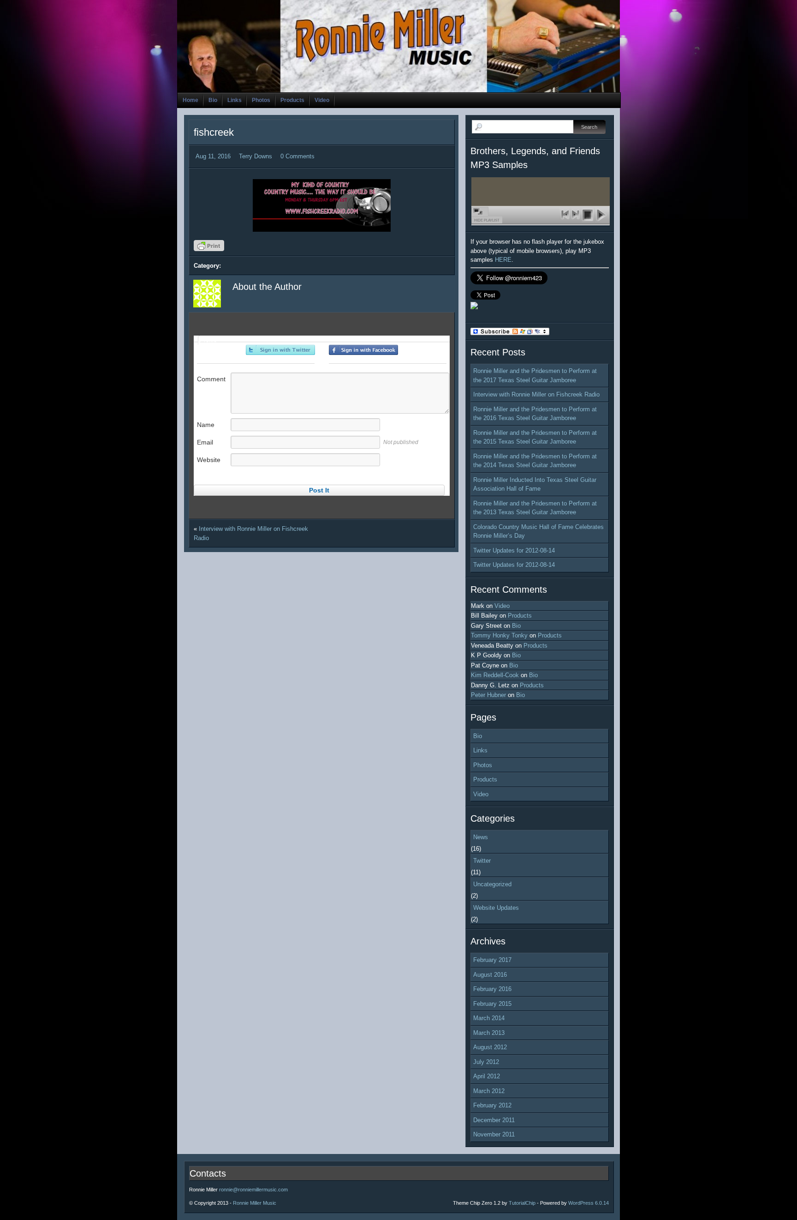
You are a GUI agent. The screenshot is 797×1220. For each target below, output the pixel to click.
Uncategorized (492, 884)
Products (292, 100)
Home (190, 100)
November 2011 (494, 1134)
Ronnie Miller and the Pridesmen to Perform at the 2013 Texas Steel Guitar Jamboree (535, 508)
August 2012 (490, 1047)
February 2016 (492, 989)
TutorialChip (522, 1203)
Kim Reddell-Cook (495, 675)
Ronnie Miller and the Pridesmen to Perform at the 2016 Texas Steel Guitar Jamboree (535, 414)
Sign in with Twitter (280, 350)
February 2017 (492, 959)
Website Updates (496, 907)
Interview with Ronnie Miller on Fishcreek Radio (536, 394)
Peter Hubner (488, 694)
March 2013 (489, 1032)
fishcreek (214, 132)
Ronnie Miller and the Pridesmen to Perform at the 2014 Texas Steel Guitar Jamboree (535, 461)
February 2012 (492, 1105)
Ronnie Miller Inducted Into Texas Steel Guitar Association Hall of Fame (534, 484)
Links (234, 100)
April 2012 (486, 1076)
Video (322, 100)
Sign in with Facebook (363, 350)
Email (205, 442)
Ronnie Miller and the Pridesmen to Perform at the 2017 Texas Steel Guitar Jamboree (535, 375)
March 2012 (489, 1091)
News (480, 837)
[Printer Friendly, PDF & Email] (210, 248)
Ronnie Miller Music (254, 1203)
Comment (211, 379)
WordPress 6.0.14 (588, 1203)
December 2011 (494, 1120)
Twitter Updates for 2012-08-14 (514, 550)
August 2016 (490, 974)
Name (205, 424)
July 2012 (486, 1061)
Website (208, 459)
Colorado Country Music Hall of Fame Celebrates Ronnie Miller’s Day (538, 531)
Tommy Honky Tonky (499, 635)
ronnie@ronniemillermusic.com (253, 1189)
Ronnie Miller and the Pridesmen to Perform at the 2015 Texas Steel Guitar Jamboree (535, 437)
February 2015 (492, 1003)
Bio (212, 100)
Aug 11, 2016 (213, 156)
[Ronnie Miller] (474, 307)
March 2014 (489, 1018)
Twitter (482, 860)
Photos (261, 100)
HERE (503, 259)
